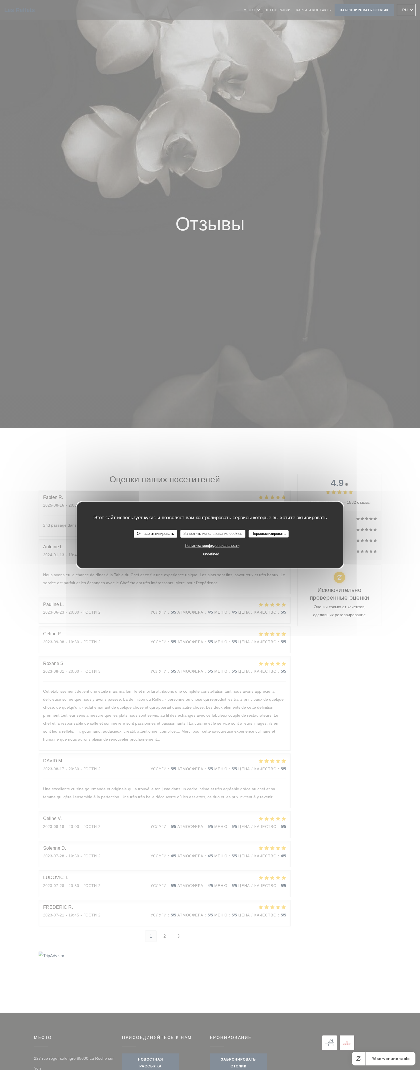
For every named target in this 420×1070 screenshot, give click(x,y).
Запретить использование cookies (212, 533)
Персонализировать (268, 533)
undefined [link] (211, 554)
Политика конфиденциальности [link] (212, 545)
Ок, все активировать (155, 533)
